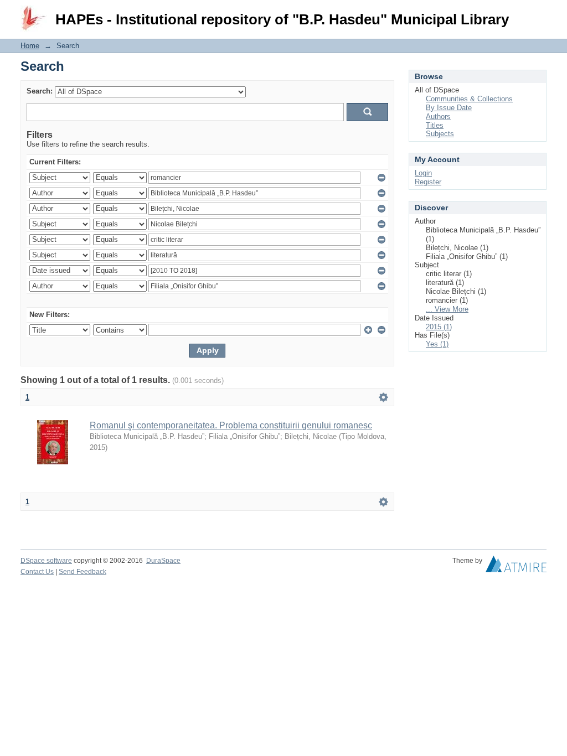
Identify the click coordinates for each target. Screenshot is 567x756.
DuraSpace (163, 561)
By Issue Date (449, 107)
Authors (438, 116)
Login (538, 13)
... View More (447, 309)
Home (29, 46)
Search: (40, 91)
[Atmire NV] (516, 567)
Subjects (440, 134)
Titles (435, 125)
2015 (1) (439, 327)
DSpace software (46, 561)
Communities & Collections (469, 99)
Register (428, 182)
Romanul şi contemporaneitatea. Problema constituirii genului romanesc (231, 425)
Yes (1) (437, 344)
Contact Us (37, 572)
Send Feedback (82, 572)
